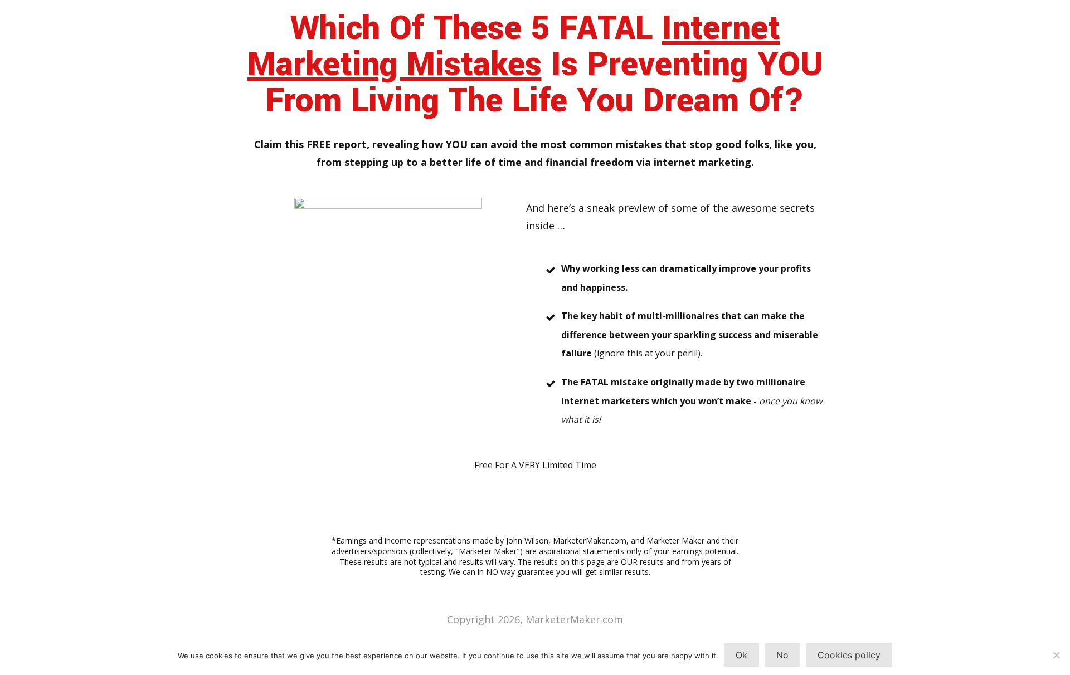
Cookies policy (849, 655)
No (782, 655)
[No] (1056, 655)
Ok (741, 655)
